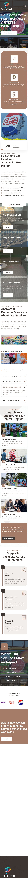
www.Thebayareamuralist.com (15, 267)
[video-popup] (4, 646)
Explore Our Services (9, 34)
